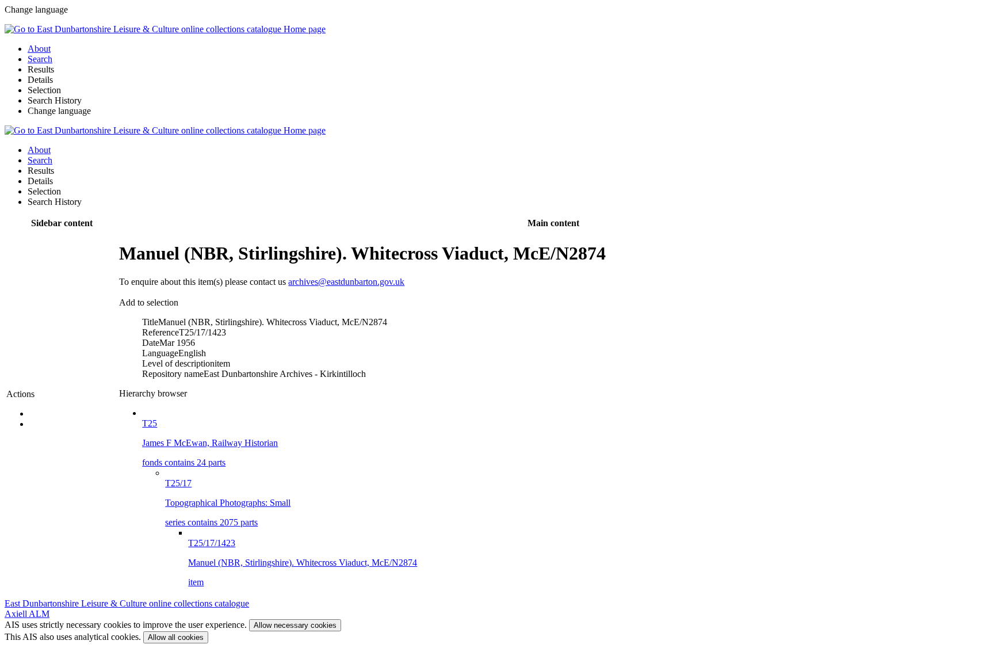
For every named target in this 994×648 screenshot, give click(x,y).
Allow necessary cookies (295, 625)
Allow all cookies (176, 637)
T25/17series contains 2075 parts (227, 502)
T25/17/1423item (302, 562)
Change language (59, 111)
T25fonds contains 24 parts (210, 442)
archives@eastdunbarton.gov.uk (346, 282)
